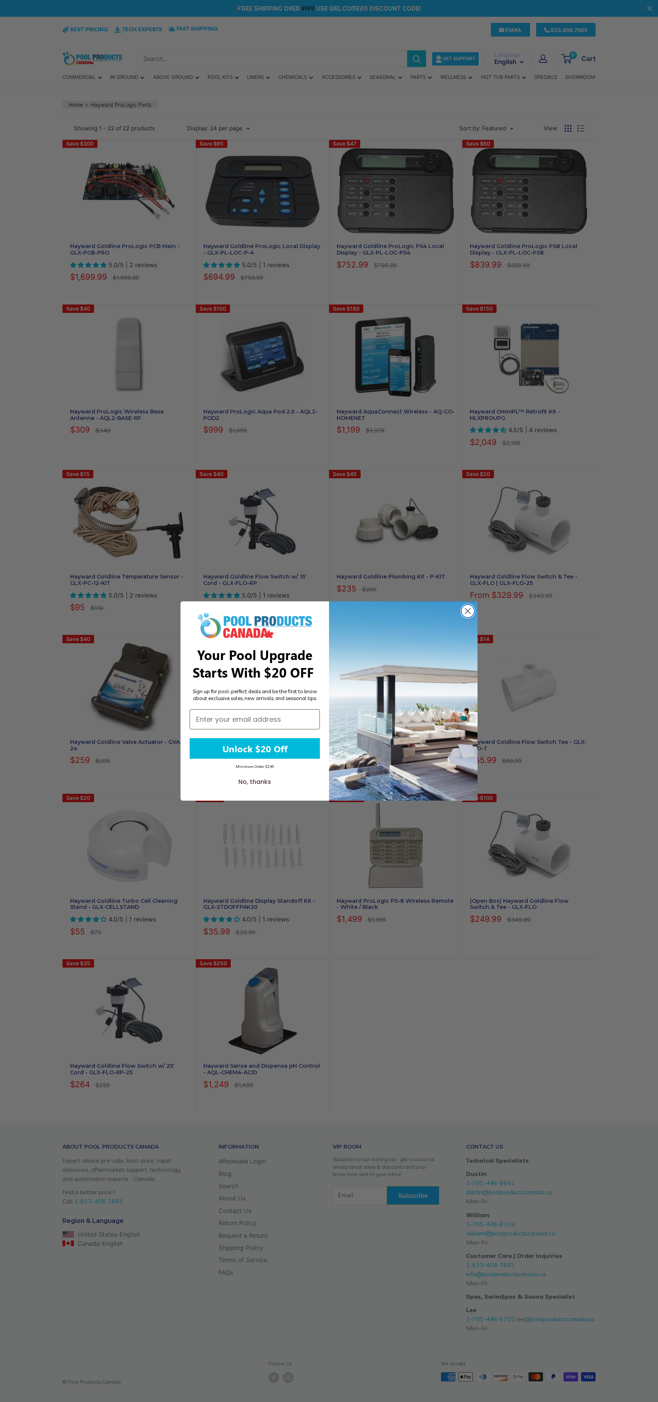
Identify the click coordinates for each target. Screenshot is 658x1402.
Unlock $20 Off (254, 748)
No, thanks (254, 781)
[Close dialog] (467, 611)
